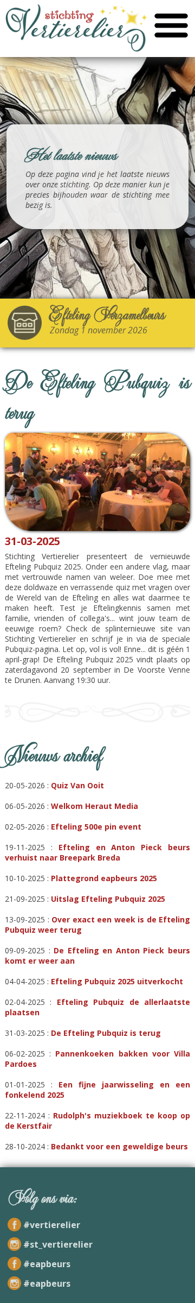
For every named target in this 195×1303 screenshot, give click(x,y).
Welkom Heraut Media (94, 806)
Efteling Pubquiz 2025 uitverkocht (117, 981)
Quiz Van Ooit (77, 785)
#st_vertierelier (58, 1244)
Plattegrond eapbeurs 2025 (104, 878)
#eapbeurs (46, 1264)
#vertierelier (51, 1225)
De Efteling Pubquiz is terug (106, 1033)
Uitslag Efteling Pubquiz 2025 (108, 899)
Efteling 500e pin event (96, 826)
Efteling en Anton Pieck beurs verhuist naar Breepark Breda (97, 852)
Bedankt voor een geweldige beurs (119, 1146)
